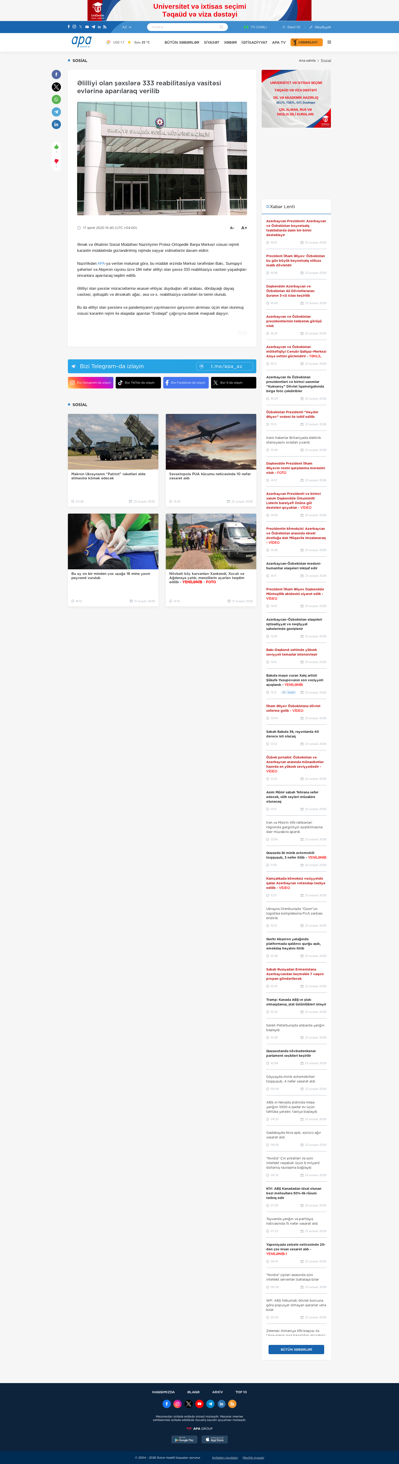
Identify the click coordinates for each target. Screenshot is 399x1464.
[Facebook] (69, 27)
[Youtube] (87, 27)
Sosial (326, 61)
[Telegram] (93, 27)
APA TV (279, 42)
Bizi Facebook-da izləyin (188, 382)
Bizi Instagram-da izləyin (94, 382)
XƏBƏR (230, 42)
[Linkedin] (99, 27)
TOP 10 (241, 1392)
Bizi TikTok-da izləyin (139, 382)
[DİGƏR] (327, 42)
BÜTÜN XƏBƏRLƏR (182, 42)
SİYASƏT (211, 42)
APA (101, 263)
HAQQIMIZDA (163, 1392)
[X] (80, 27)
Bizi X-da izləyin (231, 382)
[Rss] (104, 27)
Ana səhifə (307, 60)
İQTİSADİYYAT (254, 42)
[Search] (221, 27)
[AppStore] (215, 1440)
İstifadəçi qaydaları (225, 1457)
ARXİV (217, 1392)
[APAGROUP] (199, 1428)
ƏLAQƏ (193, 1392)
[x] (188, 1404)
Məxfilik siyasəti (253, 1457)
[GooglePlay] (184, 1440)
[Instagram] (74, 27)
